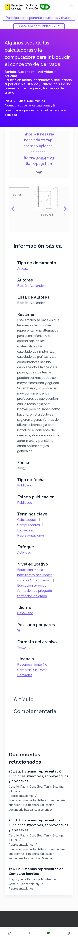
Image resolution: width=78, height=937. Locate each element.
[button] (17, 191)
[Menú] (71, 7)
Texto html (25, 647)
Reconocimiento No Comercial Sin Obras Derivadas (32, 670)
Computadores (28, 525)
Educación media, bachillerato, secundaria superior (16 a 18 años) (38, 82)
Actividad (45, 72)
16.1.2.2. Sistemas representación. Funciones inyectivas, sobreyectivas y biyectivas (38, 776)
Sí (18, 630)
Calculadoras (27, 520)
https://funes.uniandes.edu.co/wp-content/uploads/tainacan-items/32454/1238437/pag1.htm (39, 149)
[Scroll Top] (68, 933)
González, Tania (40, 786)
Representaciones (31, 535)
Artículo (11, 76)
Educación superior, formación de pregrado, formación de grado (38, 88)
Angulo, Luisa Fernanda (24, 879)
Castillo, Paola (18, 786)
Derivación (25, 530)
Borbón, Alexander (19, 72)
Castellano (25, 613)
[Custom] (9, 933)
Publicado (24, 485)
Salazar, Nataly (30, 884)
